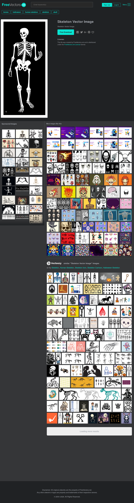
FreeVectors (14, 5)
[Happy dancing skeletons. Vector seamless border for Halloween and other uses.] (22, 190)
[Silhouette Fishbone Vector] (68, 238)
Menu (125, 4)
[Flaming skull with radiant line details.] (36, 200)
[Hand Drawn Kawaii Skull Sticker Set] (88, 227)
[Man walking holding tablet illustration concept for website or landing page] (82, 144)
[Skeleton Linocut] (53, 227)
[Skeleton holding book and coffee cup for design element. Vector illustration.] (36, 190)
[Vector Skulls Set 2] (76, 227)
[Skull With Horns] (82, 215)
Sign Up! (107, 5)
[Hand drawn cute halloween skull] (82, 179)
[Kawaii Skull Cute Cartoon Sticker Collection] (101, 227)
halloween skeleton (111, 267)
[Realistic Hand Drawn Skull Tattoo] (125, 168)
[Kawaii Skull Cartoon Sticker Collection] (126, 227)
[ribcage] (125, 215)
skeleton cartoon (94, 267)
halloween (17, 12)
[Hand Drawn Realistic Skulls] (94, 156)
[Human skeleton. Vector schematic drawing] (22, 134)
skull (55, 12)
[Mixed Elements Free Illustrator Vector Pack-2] (52, 204)
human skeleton (31, 12)
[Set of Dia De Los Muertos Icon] (111, 238)
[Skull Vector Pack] (52, 156)
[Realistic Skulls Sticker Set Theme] (54, 215)
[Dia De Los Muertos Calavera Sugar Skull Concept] (68, 250)
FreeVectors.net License (72, 44)
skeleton (45, 12)
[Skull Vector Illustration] (106, 156)
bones (5, 12)
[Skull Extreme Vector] (59, 168)
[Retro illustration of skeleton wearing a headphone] (22, 200)
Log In (116, 5)
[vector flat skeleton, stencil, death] (8, 181)
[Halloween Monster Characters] (68, 179)
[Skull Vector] (126, 192)
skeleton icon (80, 267)
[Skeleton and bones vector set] (82, 238)
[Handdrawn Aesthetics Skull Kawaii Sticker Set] (126, 204)
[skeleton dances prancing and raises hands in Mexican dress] (53, 179)
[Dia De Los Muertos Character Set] (96, 238)
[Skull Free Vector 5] (50, 168)
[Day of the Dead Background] (113, 204)
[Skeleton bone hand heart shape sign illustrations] (36, 171)
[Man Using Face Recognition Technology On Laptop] (68, 132)
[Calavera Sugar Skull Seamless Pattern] (82, 250)
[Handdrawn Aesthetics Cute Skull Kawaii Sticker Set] (68, 215)
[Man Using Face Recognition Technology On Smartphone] (82, 132)
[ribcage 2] (110, 215)
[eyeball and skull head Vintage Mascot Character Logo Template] (36, 152)
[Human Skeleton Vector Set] (98, 192)
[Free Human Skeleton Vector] (96, 215)
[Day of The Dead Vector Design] (90, 204)
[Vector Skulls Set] (101, 204)
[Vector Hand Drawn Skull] (113, 192)
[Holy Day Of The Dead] (96, 179)
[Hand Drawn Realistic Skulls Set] (85, 168)
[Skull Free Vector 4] (125, 156)
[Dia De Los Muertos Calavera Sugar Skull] (111, 250)
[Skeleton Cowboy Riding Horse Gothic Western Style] (8, 152)
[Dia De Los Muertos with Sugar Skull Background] (96, 250)
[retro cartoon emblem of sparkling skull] (36, 162)
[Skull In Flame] (114, 156)
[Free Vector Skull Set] (79, 156)
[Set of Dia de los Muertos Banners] (125, 238)
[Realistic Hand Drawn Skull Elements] (99, 168)
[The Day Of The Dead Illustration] (76, 204)
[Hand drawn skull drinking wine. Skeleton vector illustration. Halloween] (8, 200)
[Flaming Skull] (65, 156)
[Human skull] (66, 227)
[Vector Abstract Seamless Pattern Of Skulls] (63, 204)
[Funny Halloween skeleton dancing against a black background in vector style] (8, 190)
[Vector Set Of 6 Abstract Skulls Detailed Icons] (72, 168)
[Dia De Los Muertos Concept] (53, 250)
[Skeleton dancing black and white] (22, 143)
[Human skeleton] (36, 181)
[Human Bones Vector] (112, 168)
